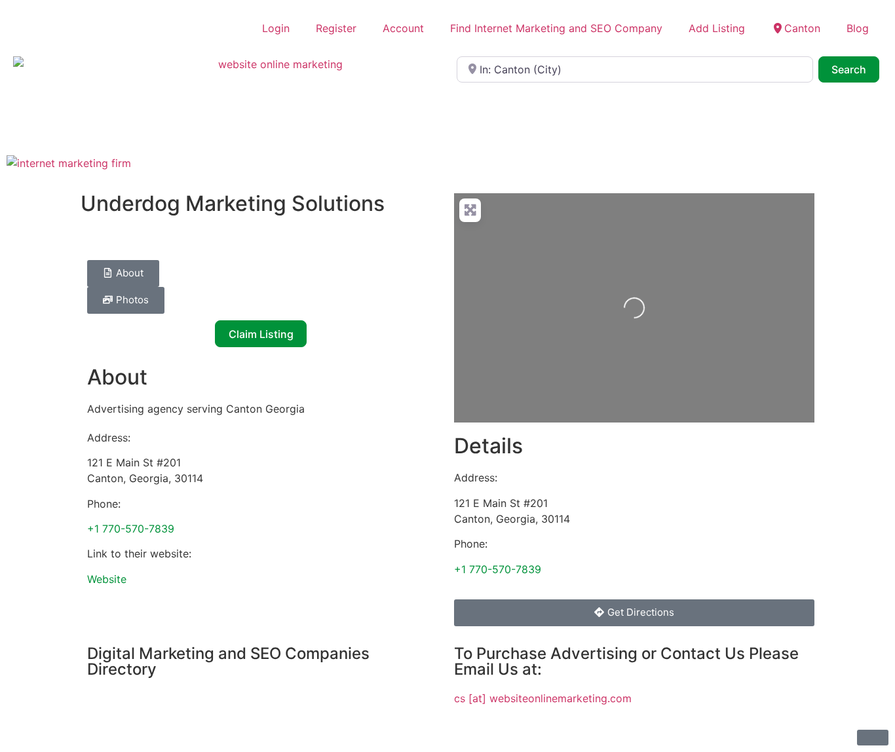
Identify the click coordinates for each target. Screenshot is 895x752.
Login (276, 28)
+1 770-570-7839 (130, 528)
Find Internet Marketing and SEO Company (556, 28)
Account (403, 28)
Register (336, 28)
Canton (802, 28)
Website (106, 579)
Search (855, 69)
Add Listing (717, 28)
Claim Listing (261, 334)
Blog (858, 28)
